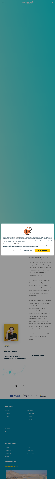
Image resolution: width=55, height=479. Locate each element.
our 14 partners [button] (16, 237)
